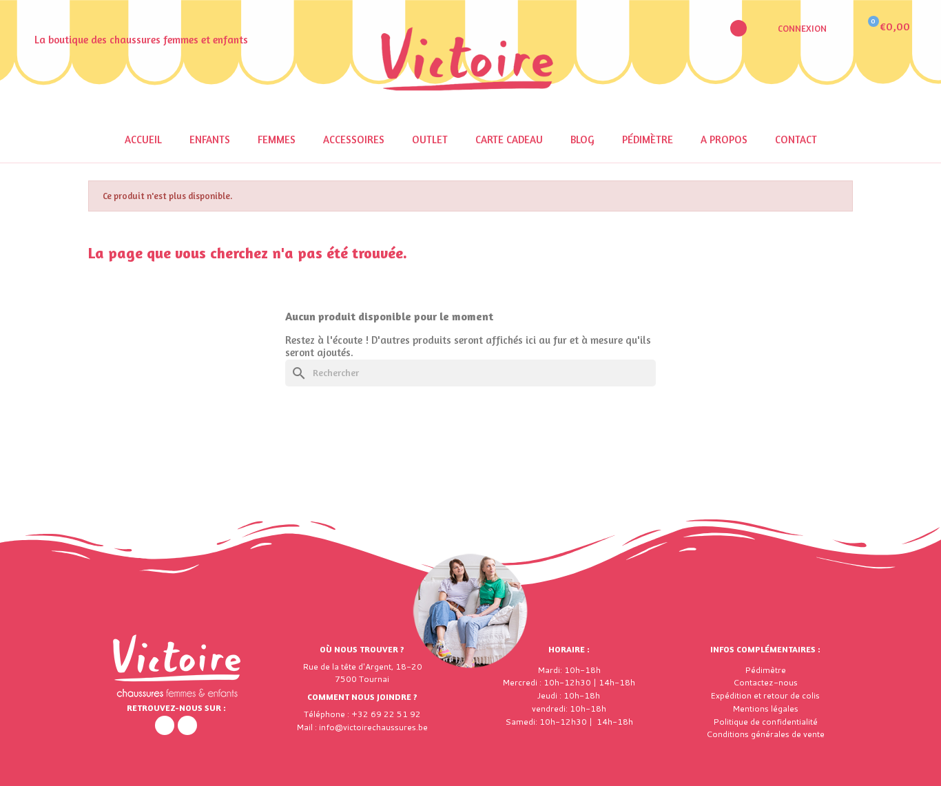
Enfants (209, 139)
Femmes (277, 139)
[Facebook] (164, 725)
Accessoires (353, 139)
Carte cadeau (509, 139)
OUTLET (430, 139)
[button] (738, 28)
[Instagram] (187, 725)
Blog (582, 139)
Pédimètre (647, 139)
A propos (724, 139)
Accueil (143, 139)
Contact (796, 139)
